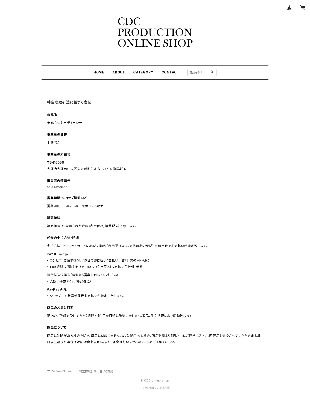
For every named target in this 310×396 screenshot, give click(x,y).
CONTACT (171, 72)
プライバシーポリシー (58, 371)
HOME (98, 72)
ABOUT (118, 72)
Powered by (150, 387)
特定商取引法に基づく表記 (96, 371)
